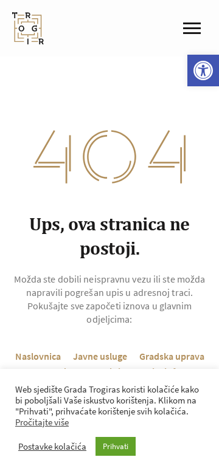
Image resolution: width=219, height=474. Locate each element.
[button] (203, 70)
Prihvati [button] (115, 446)
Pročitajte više (42, 422)
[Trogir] (28, 28)
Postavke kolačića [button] (52, 446)
